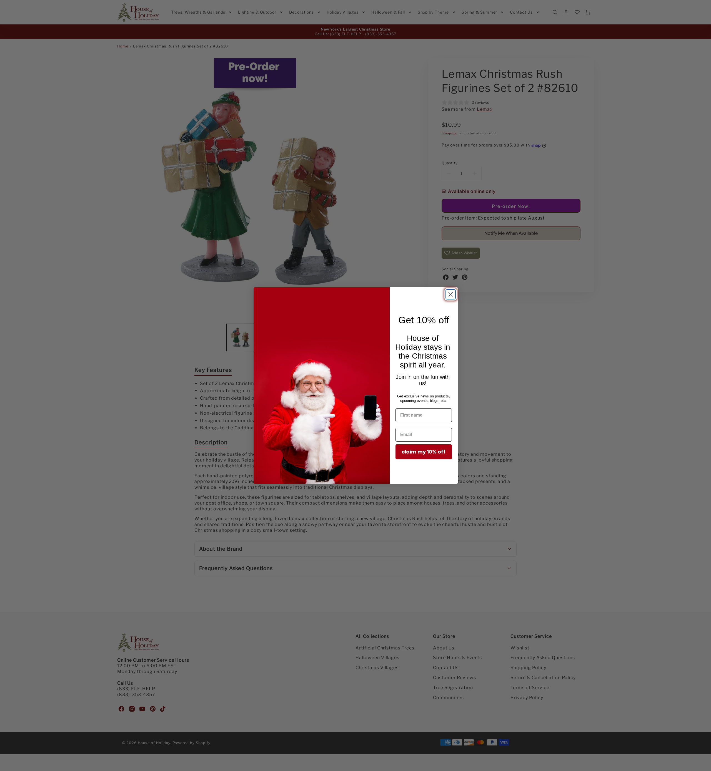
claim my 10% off (423, 451)
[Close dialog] (450, 294)
